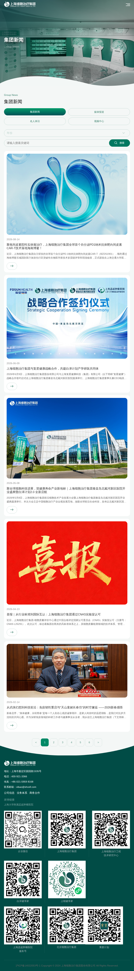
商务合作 (34, 792)
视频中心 (99, 121)
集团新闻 (35, 111)
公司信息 (9, 792)
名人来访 (35, 121)
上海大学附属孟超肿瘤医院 (18, 804)
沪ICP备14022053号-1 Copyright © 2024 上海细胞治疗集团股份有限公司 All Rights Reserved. (67, 965)
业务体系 (22, 792)
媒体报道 (99, 111)
